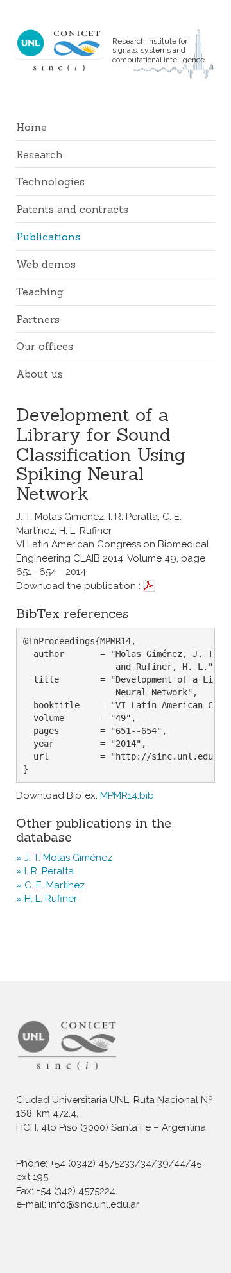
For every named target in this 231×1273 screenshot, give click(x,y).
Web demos (46, 264)
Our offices (44, 346)
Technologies (50, 181)
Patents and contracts (72, 209)
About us (39, 373)
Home (31, 127)
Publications (48, 236)
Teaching (40, 291)
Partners (38, 319)
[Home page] (64, 50)
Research (39, 154)
